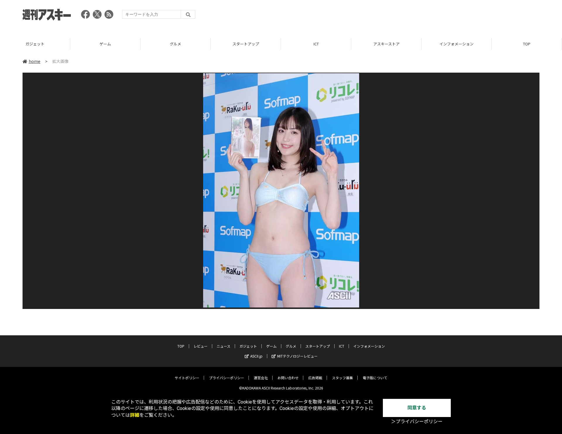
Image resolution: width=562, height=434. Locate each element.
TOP (526, 44)
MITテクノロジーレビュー (297, 355)
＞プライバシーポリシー (417, 421)
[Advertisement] (432, 16)
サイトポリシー (187, 377)
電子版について (375, 377)
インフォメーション (456, 44)
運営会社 (261, 377)
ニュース (223, 346)
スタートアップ (245, 44)
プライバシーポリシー (226, 377)
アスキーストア (386, 44)
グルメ (175, 44)
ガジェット (34, 44)
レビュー (200, 346)
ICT (316, 44)
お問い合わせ (288, 377)
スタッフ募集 (342, 377)
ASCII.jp (256, 355)
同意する (416, 408)
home (34, 61)
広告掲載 (315, 377)
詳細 (134, 415)
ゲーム (105, 44)
